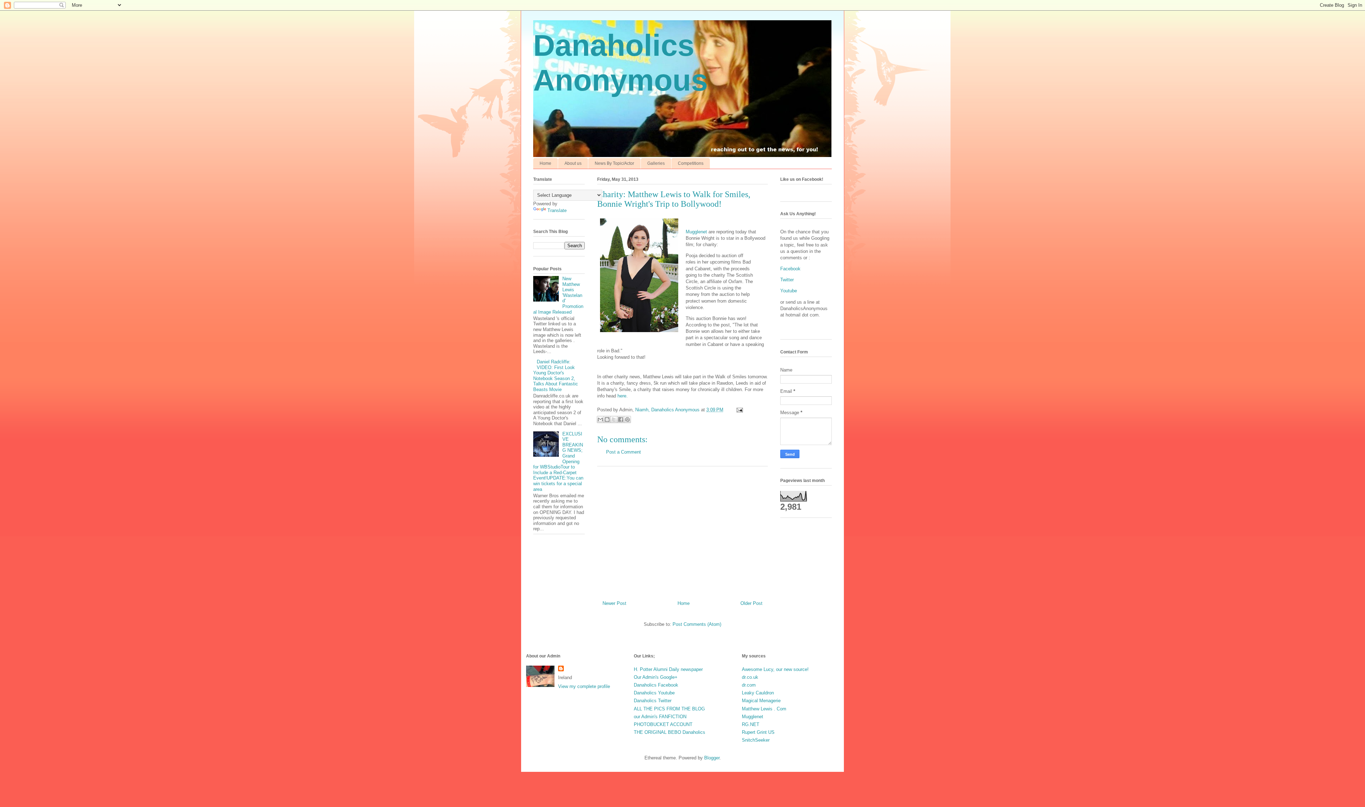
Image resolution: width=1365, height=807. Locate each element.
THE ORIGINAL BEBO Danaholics (669, 732)
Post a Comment (623, 452)
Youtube (788, 290)
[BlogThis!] (607, 419)
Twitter (787, 279)
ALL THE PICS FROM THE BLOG (669, 708)
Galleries (656, 163)
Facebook (790, 268)
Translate (557, 210)
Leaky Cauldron (758, 692)
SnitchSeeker (756, 740)
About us (573, 163)
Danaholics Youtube (654, 692)
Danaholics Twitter (652, 700)
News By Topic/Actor (614, 163)
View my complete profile (584, 686)
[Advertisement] (682, 530)
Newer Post (614, 603)
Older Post (751, 603)
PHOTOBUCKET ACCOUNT (663, 724)
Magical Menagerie (761, 700)
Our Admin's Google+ (656, 677)
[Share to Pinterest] (627, 419)
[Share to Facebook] (620, 419)
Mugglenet (696, 231)
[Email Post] (738, 409)
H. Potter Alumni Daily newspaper (668, 669)
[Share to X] (613, 419)
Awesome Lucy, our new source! (775, 669)
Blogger (711, 757)
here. (622, 396)
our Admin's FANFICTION (660, 716)
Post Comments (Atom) (697, 624)
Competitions (690, 163)
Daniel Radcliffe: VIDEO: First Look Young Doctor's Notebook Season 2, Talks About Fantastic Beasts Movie (555, 375)
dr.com (749, 685)
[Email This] (600, 419)
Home (545, 163)
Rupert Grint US (758, 732)
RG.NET (750, 724)
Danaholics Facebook (656, 685)
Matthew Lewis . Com (764, 708)
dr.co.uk (750, 677)
